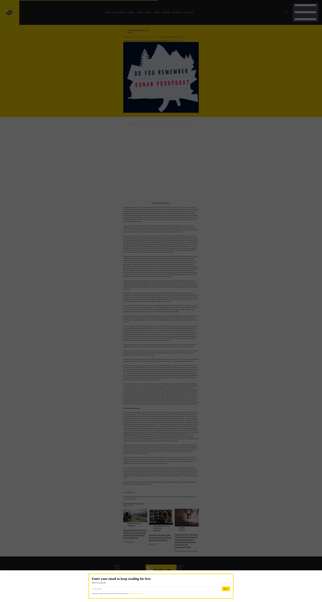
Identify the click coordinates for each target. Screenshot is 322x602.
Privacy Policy (131, 593)
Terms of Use (139, 593)
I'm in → (226, 588)
